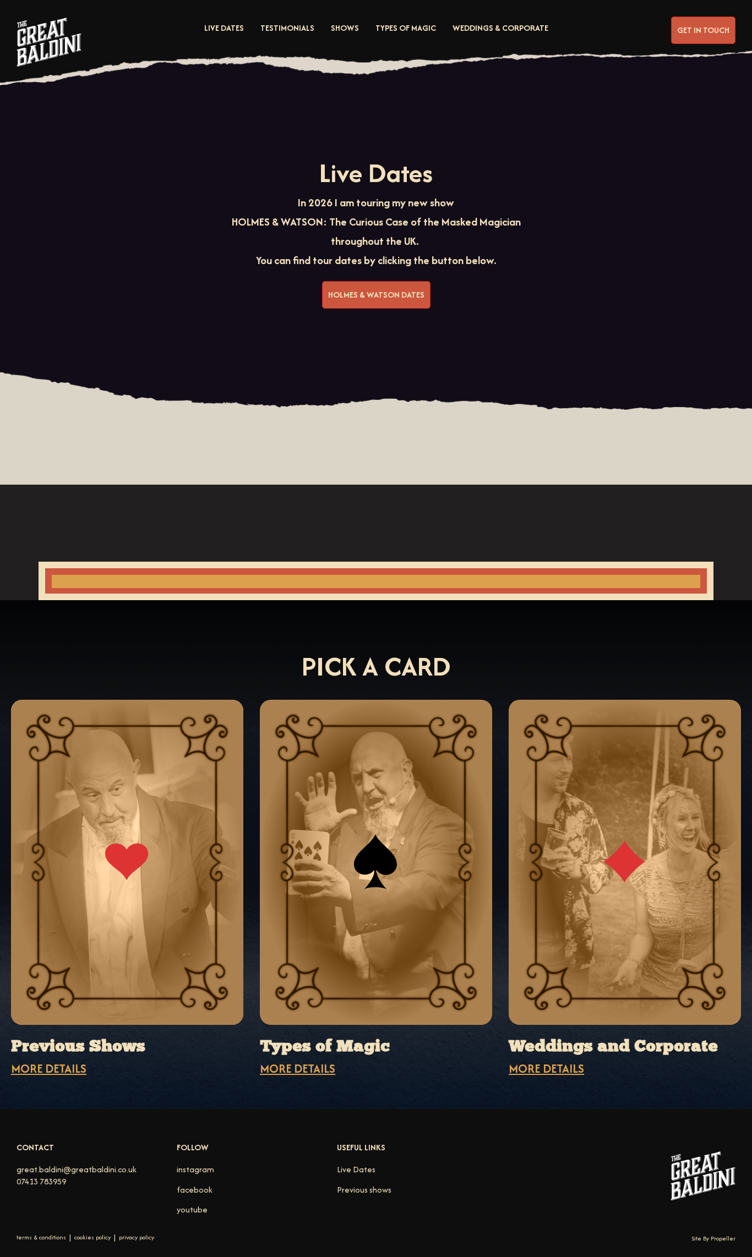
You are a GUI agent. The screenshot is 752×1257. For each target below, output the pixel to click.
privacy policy (136, 1237)
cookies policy (92, 1237)
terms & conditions (41, 1237)
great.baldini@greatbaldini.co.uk (77, 1169)
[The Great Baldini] (49, 51)
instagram (195, 1169)
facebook (194, 1189)
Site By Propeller (713, 1238)
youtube (192, 1209)
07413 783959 (41, 1181)
